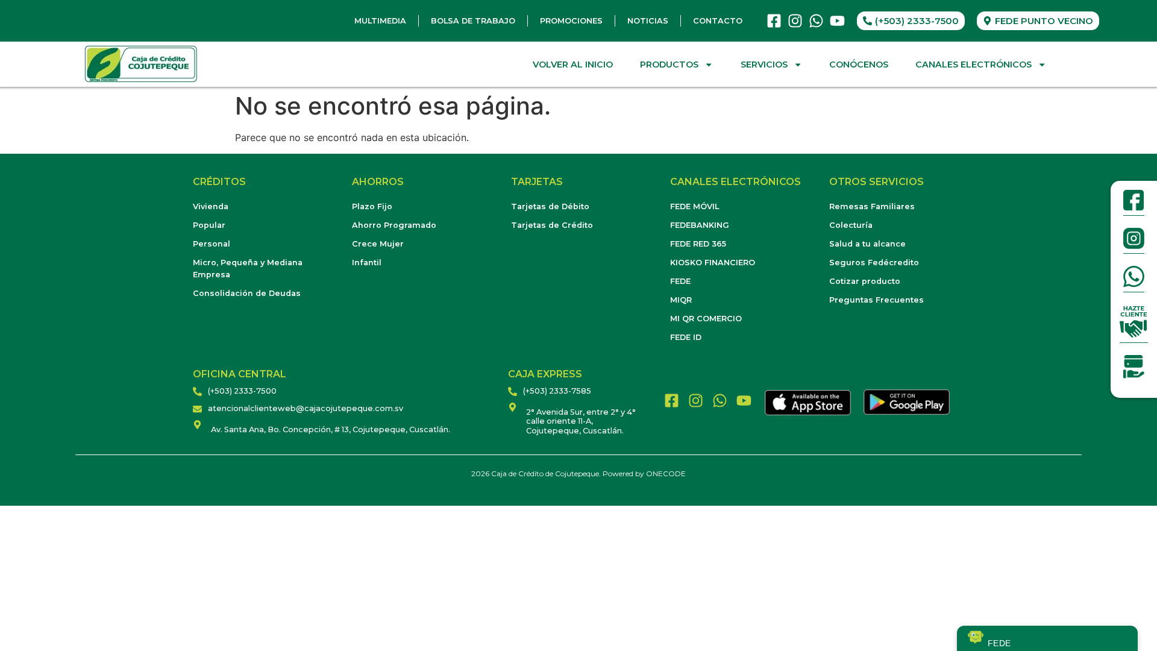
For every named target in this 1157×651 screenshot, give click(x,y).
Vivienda (210, 206)
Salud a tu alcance (867, 243)
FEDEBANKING (699, 225)
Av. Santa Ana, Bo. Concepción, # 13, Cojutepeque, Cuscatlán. (330, 429)
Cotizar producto (864, 281)
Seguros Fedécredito (874, 262)
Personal (211, 243)
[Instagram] (795, 20)
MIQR (681, 299)
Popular (209, 225)
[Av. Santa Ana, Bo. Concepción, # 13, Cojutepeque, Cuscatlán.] (197, 424)
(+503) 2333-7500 (242, 390)
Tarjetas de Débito (550, 206)
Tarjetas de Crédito (552, 225)
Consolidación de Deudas (247, 293)
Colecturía (851, 225)
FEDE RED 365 (698, 243)
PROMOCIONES (571, 20)
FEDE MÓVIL (694, 206)
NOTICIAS (647, 20)
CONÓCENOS (858, 64)
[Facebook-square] (774, 20)
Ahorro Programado (394, 225)
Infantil (366, 262)
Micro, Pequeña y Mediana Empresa (248, 268)
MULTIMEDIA (380, 20)
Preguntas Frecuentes (876, 299)
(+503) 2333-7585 (557, 390)
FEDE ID (685, 337)
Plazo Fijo (372, 206)
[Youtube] (837, 20)
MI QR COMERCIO (706, 318)
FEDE (680, 281)
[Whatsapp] (816, 20)
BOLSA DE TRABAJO (473, 20)
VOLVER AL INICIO (573, 64)
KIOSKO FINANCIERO (712, 262)
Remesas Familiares (872, 206)
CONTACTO (717, 20)
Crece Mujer (378, 243)
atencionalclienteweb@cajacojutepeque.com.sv (305, 408)
